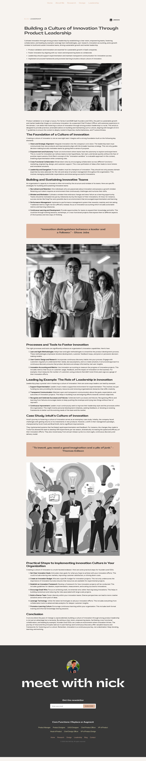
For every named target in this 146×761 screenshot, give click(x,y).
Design (82, 3)
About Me (60, 3)
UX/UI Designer (73, 727)
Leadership (93, 3)
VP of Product (103, 727)
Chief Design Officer (71, 731)
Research (71, 3)
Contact (92, 737)
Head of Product (56, 731)
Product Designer (59, 727)
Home (50, 3)
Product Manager (44, 727)
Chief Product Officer (88, 727)
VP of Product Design (88, 731)
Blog (86, 737)
